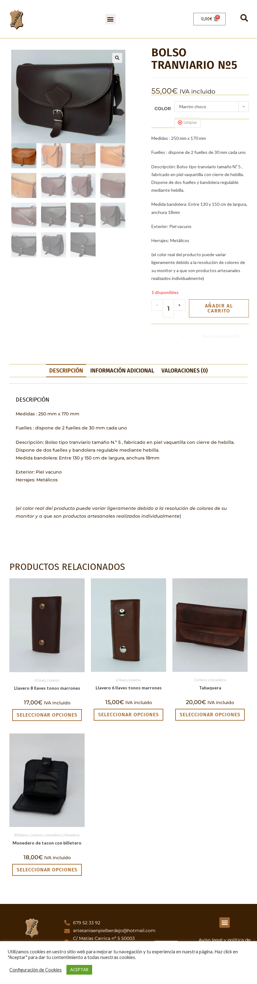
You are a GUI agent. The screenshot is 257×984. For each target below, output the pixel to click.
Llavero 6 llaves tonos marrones (129, 687)
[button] (110, 19)
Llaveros (53, 680)
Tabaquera (210, 687)
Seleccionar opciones (47, 715)
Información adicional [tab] (122, 370)
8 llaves (40, 680)
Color (163, 108)
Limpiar (190, 122)
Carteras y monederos (210, 679)
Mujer (191, 336)
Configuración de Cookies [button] (35, 969)
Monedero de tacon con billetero (47, 842)
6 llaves (121, 679)
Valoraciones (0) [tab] (184, 370)
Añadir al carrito (219, 308)
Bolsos (173, 336)
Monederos (71, 835)
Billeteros (21, 835)
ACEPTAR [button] (79, 969)
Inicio (156, 336)
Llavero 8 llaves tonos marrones (47, 688)
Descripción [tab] (66, 370)
